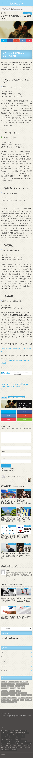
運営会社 (3, 754)
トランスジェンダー (6, 693)
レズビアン (16, 397)
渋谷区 (22, 699)
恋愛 (6, 699)
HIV (6, 681)
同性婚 (19, 697)
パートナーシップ (5, 695)
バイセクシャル (22, 693)
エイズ (17, 686)
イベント (3, 686)
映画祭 (23, 397)
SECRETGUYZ (19, 684)
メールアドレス (4, 451)
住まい (11, 697)
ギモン (3, 656)
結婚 (26, 699)
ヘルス (18, 695)
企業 (7, 697)
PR (2, 652)
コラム (3, 661)
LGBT (9, 681)
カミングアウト (5, 688)
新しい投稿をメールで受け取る (8, 470)
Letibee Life (16, 3)
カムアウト (13, 688)
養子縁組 (7, 702)
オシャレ (22, 686)
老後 (30, 699)
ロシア (2, 697)
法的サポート (15, 699)
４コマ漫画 (13, 702)
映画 (10, 699)
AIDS (2, 681)
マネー (22, 695)
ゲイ (10, 397)
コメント (2, 430)
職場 (2, 702)
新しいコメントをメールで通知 (8, 468)
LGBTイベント (4, 684)
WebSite (16, 579)
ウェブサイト (3, 458)
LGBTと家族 (16, 681)
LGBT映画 (12, 684)
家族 (2, 699)
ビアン (13, 695)
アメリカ (26, 684)
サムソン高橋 (4, 690)
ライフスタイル (4, 397)
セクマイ (18, 690)
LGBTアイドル (23, 681)
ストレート (12, 690)
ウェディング (10, 686)
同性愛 (24, 697)
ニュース (3, 666)
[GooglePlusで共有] (16, 40)
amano (7, 570)
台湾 (15, 697)
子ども (29, 697)
